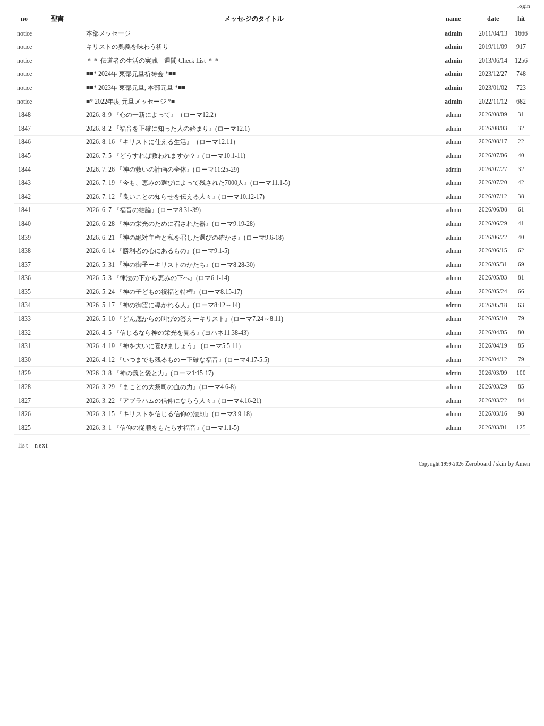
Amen (522, 464)
